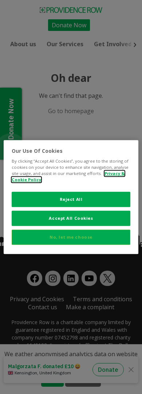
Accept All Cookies (71, 218)
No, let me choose (71, 237)
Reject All (71, 199)
